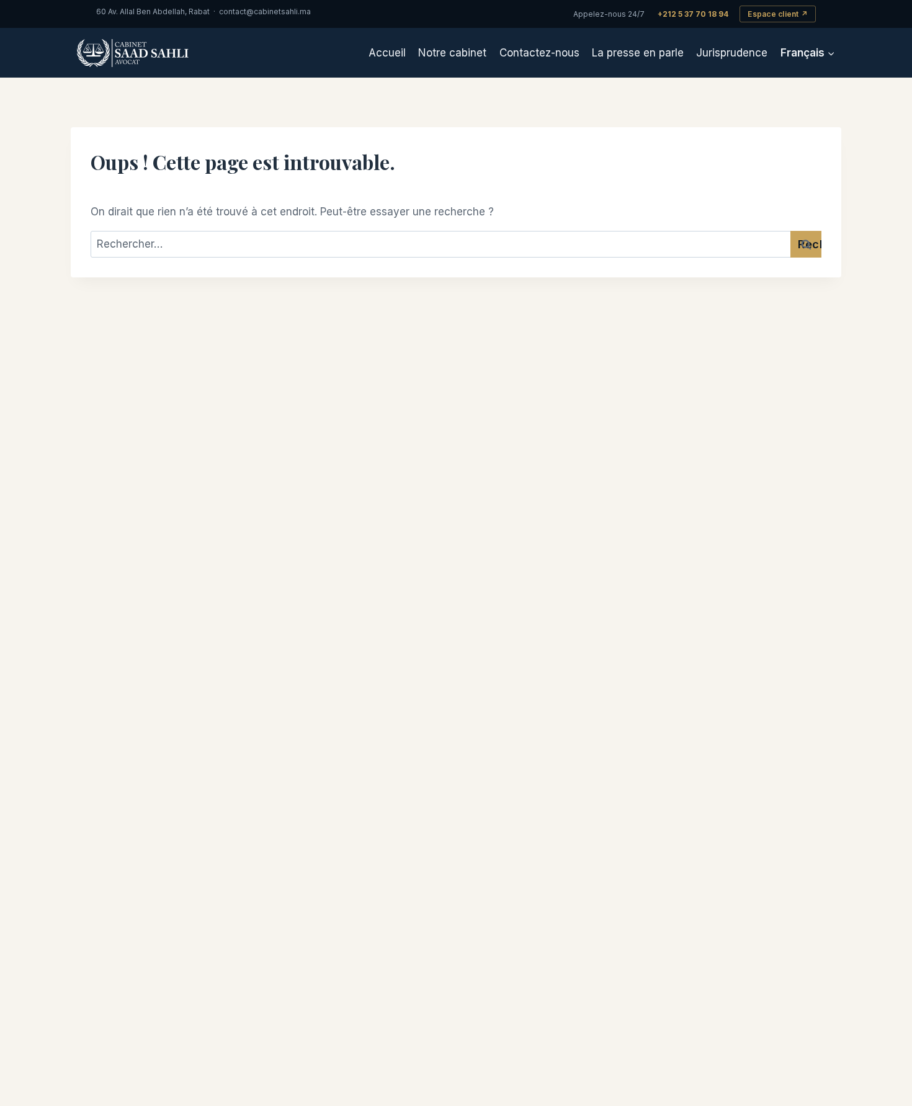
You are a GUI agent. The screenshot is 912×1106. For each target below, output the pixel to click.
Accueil (387, 53)
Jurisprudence (731, 53)
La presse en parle (638, 53)
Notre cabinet (452, 53)
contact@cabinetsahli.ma (265, 11)
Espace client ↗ (778, 14)
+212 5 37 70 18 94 (693, 14)
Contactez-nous (539, 53)
